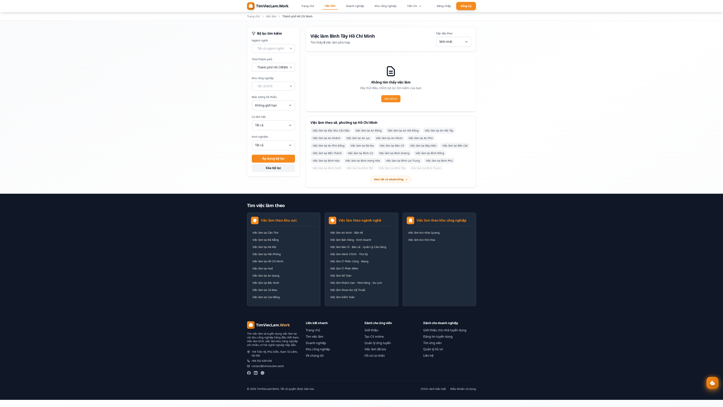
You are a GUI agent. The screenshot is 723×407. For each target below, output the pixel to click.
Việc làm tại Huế (262, 268)
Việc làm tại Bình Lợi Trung (403, 160)
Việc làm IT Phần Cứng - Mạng (349, 261)
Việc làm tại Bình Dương (394, 153)
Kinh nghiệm (260, 136)
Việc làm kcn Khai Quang (424, 232)
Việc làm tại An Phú (421, 138)
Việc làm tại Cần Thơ (265, 232)
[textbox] (270, 48)
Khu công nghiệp (386, 6)
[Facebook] (249, 373)
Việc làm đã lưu (375, 349)
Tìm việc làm (314, 336)
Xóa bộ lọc (273, 168)
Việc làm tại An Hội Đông (403, 130)
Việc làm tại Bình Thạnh (426, 168)
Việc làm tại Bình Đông (430, 153)
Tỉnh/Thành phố (262, 59)
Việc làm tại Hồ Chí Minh (267, 261)
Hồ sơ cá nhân (375, 355)
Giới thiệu (371, 330)
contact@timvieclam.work (268, 366)
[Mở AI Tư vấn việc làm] (712, 383)
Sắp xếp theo (444, 33)
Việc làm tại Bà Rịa (362, 145)
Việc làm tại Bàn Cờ (392, 145)
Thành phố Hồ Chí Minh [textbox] (272, 67)
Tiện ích (412, 6)
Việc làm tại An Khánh (326, 138)
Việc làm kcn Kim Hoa (421, 240)
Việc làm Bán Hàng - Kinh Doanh (350, 240)
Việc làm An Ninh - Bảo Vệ (346, 232)
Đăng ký (466, 6)
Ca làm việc (259, 117)
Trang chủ (307, 6)
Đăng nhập (444, 6)
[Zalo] (262, 373)
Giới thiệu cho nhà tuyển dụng (444, 330)
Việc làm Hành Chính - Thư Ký (349, 254)
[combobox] (273, 48)
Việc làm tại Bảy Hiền (423, 145)
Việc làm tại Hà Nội (264, 247)
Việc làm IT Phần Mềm (344, 268)
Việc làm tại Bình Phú (439, 160)
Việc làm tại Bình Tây (392, 168)
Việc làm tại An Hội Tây (439, 130)
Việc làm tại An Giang (265, 275)
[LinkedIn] (256, 373)
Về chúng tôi (315, 355)
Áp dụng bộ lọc (273, 158)
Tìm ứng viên (432, 343)
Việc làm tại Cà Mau (264, 290)
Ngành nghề (260, 40)
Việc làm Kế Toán (341, 275)
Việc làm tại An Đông (368, 130)
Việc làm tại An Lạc (358, 138)
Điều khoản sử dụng (463, 389)
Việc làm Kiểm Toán (342, 297)
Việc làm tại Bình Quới (327, 168)
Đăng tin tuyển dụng (438, 336)
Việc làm (330, 6)
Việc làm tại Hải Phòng (266, 254)
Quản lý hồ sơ (433, 349)
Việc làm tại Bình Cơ (360, 153)
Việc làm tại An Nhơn (389, 138)
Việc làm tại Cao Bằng (266, 297)
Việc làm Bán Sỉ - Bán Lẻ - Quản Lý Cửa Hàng (358, 247)
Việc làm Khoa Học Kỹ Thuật (347, 290)
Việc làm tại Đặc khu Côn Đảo (331, 130)
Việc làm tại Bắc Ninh (265, 283)
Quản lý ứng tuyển (378, 343)
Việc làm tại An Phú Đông (329, 145)
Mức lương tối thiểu (264, 97)
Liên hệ (428, 355)
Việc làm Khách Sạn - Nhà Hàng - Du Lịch (356, 283)
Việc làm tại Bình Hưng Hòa (362, 160)
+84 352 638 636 (262, 361)
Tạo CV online (374, 336)
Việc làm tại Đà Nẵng (265, 240)
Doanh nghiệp (355, 6)
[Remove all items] (282, 67)
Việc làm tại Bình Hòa (326, 160)
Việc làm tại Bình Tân (360, 168)
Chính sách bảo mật (433, 389)
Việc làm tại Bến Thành (327, 153)
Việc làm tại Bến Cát (455, 145)
